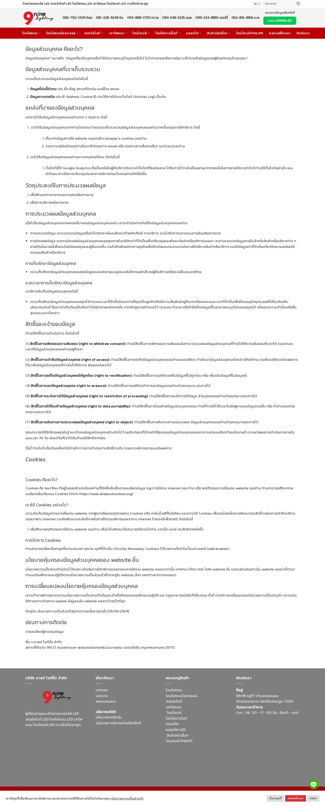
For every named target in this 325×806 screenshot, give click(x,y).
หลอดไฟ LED (175, 729)
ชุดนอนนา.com (247, 773)
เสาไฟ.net (243, 762)
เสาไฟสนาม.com (206, 746)
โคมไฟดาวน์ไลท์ (166, 33)
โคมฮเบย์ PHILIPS (179, 740)
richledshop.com (179, 746)
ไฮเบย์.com (129, 750)
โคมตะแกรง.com (130, 755)
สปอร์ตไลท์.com (108, 750)
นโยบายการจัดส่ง (108, 717)
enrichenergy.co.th (281, 768)
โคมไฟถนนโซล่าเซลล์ (61, 33)
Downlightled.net (109, 738)
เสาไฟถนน (116, 33)
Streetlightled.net (250, 768)
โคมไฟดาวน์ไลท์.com (62, 746)
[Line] (314, 784)
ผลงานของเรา (106, 701)
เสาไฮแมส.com (135, 738)
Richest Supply (108, 733)
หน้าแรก (102, 690)
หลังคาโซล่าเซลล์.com (201, 763)
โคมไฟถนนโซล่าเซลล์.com (54, 754)
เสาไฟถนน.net (106, 755)
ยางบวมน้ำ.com (205, 740)
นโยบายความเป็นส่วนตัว (127, 798)
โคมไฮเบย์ (139, 33)
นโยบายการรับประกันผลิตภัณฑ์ (118, 723)
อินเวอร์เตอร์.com (195, 757)
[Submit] (298, 4)
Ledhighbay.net (132, 733)
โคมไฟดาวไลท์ (176, 718)
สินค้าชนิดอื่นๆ (217, 33)
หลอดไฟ (192, 33)
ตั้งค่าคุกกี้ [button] (275, 798)
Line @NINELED (280, 20)
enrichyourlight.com (42, 740)
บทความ (102, 695)
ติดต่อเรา (303, 33)
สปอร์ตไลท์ (92, 33)
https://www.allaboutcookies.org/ (106, 493)
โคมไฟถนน (29, 33)
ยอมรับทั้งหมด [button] (295, 798)
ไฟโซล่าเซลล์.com (128, 744)
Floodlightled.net (266, 762)
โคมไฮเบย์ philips (250, 33)
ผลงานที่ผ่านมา (280, 33)
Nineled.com (148, 750)
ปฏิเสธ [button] (313, 798)
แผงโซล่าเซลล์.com (194, 752)
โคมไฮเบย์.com (61, 752)
